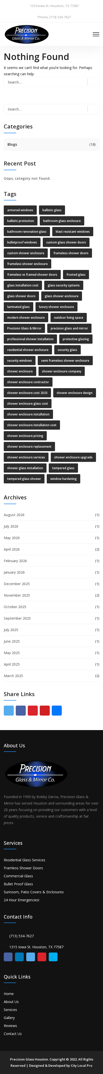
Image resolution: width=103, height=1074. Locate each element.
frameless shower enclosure (27, 264)
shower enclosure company (61, 371)
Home (9, 993)
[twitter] (9, 711)
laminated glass (18, 307)
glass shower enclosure (61, 296)
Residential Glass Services (24, 860)
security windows (19, 360)
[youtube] (45, 711)
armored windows (20, 210)
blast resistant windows (73, 231)
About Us (11, 1001)
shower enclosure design (74, 393)
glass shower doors (21, 296)
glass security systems (64, 285)
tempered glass (63, 468)
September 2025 (17, 618)
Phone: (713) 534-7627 (54, 17)
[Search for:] (51, 82)
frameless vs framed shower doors (32, 274)
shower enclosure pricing (25, 436)
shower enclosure (20, 371)
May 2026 (12, 537)
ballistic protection (20, 221)
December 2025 (17, 583)
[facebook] (21, 711)
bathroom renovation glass (26, 231)
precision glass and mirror (69, 328)
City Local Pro (81, 1065)
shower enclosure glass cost (27, 403)
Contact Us (13, 1033)
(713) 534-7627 (21, 936)
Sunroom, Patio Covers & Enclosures (34, 892)
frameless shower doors (71, 253)
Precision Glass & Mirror (24, 328)
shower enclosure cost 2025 (27, 393)
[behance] (57, 711)
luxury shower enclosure (56, 307)
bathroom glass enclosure (62, 221)
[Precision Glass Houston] (27, 33)
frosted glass (76, 274)
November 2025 (17, 595)
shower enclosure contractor (28, 382)
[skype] (53, 957)
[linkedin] (19, 957)
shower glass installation (25, 468)
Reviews (10, 1025)
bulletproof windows (22, 242)
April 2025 (12, 664)
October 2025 (15, 606)
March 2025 (13, 675)
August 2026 (14, 514)
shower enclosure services (26, 457)
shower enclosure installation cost (31, 425)
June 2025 (12, 641)
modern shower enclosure (26, 317)
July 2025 (11, 629)
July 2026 (11, 526)
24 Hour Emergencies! (21, 900)
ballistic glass (52, 210)
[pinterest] (33, 711)
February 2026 (15, 560)
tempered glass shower (24, 479)
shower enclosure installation (28, 414)
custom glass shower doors (66, 242)
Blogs (12, 144)
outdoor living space (68, 317)
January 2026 (14, 572)
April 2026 (12, 549)
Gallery (9, 1017)
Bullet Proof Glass (18, 884)
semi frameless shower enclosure (65, 360)
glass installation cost (22, 285)
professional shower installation (30, 339)
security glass (67, 350)
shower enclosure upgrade (73, 457)
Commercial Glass (18, 876)
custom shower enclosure (25, 253)
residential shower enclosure (27, 350)
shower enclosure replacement (29, 446)
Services (10, 1009)
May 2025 (12, 652)
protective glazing (76, 339)
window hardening (63, 479)
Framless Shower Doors (23, 868)
